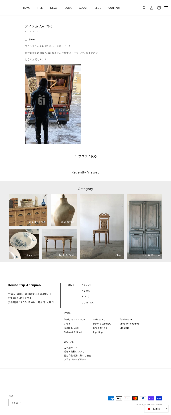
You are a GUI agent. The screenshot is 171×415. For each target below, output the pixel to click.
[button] (144, 8)
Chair (67, 323)
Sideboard (99, 319)
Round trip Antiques (153, 405)
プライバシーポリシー (75, 359)
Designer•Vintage (74, 319)
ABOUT (83, 7)
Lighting (98, 332)
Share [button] (32, 39)
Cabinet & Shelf (73, 332)
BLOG (98, 7)
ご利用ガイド (71, 347)
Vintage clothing (129, 323)
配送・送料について (74, 351)
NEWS (53, 7)
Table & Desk (71, 327)
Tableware (126, 319)
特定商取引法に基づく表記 (77, 355)
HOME (26, 7)
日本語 (14, 402)
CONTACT (114, 7)
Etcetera (125, 327)
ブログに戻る (87, 156)
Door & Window (102, 323)
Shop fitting (100, 327)
